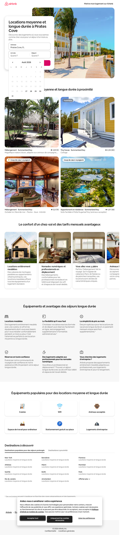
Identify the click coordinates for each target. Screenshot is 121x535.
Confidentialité (50, 531)
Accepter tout (32, 518)
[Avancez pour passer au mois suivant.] (40, 62)
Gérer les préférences (86, 518)
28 (31, 91)
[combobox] (30, 47)
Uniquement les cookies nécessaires (59, 519)
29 (36, 91)
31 (12, 96)
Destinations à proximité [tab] (57, 450)
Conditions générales (66, 531)
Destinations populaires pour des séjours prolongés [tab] (25, 450)
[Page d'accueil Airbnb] (11, 3)
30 (40, 91)
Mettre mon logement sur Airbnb (98, 3)
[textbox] (19, 55)
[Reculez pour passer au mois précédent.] (12, 62)
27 (26, 91)
